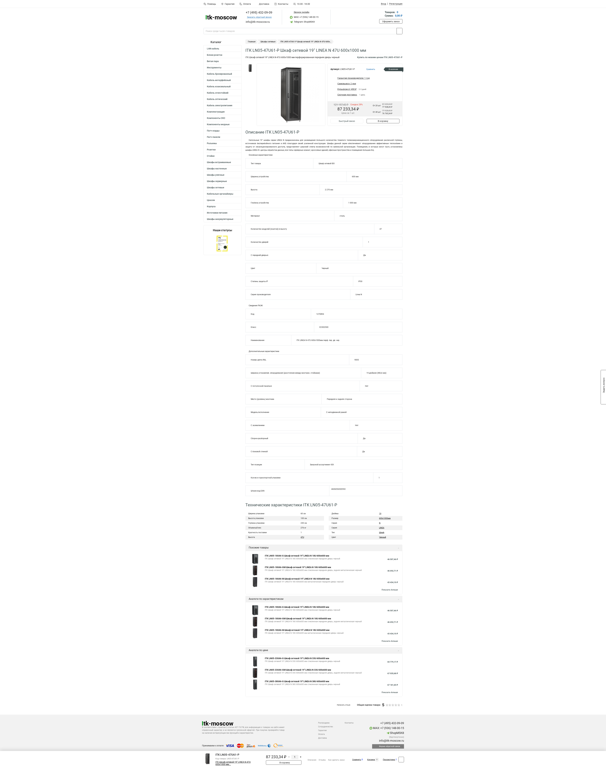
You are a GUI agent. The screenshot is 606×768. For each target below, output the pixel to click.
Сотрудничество (325, 727)
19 (380, 513)
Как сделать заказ (336, 760)
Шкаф (381, 532)
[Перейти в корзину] (381, 14)
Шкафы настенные (217, 168)
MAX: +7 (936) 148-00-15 (305, 17)
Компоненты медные (218, 124)
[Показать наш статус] (222, 243)
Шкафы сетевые (215, 187)
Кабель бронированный (219, 74)
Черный (382, 537)
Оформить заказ (391, 21)
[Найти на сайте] (399, 31)
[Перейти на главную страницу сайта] (221, 17)
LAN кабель (213, 48)
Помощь (211, 4)
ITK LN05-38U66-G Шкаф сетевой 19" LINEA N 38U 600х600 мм (297, 681)
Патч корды (213, 130)
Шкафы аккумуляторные (220, 219)
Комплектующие (216, 111)
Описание (312, 760)
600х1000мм (385, 518)
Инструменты (214, 67)
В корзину (383, 121)
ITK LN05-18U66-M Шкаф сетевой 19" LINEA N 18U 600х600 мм (297, 578)
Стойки (210, 156)
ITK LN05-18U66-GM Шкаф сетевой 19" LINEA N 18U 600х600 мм (298, 567)
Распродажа (324, 723)
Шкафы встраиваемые (219, 162)
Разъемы (212, 143)
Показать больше (390, 590)
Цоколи (211, 200)
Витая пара (213, 61)
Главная (251, 42)
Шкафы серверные (217, 181)
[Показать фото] (250, 68)
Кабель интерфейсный (219, 80)
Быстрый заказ (347, 121)
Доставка (263, 4)
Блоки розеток (214, 55)
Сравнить (356, 760)
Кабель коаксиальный (219, 86)
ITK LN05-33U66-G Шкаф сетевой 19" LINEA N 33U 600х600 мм (297, 658)
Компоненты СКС (216, 118)
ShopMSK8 (396, 733)
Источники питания (217, 212)
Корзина (371, 760)
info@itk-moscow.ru (391, 740)
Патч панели (213, 137)
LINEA (381, 528)
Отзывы (322, 760)
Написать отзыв (343, 705)
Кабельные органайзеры (220, 194)
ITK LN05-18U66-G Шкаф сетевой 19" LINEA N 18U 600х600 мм (297, 555)
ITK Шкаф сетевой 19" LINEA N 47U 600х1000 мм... (233, 763)
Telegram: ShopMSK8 (304, 22)
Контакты (283, 4)
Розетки (211, 149)
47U (302, 537)
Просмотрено (389, 760)
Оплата (247, 4)
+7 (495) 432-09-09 (258, 12)
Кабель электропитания (219, 105)
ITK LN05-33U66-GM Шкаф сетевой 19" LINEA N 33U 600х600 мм (298, 670)
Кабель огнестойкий (217, 93)
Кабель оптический (217, 99)
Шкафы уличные (215, 175)
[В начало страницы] (401, 759)
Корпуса (211, 206)
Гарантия (230, 4)
